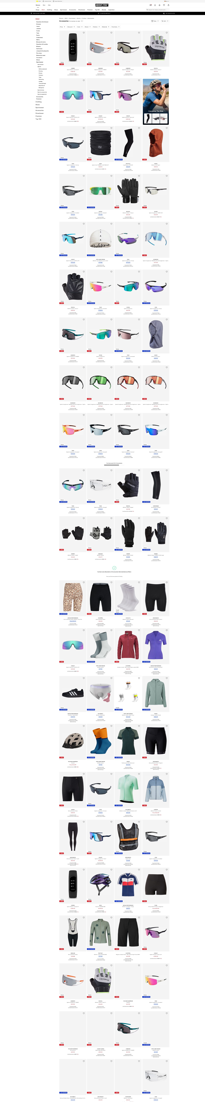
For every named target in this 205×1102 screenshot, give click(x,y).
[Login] (155, 5)
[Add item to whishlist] (84, 33)
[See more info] (73, 76)
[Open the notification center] (159, 5)
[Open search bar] (147, 9)
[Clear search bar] (168, 9)
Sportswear (72, 18)
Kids (49, 5)
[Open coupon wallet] (151, 5)
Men (44, 5)
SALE (66, 18)
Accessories (91, 18)
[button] (155, 21)
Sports (78, 18)
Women (38, 5)
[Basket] (168, 5)
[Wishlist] (164, 5)
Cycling (84, 18)
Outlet (39, 1)
